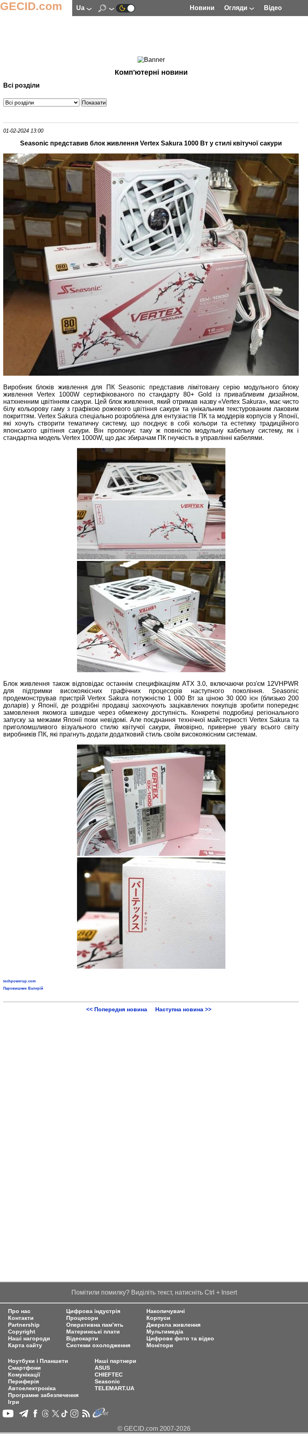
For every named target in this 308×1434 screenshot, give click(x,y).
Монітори (159, 1345)
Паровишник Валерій (23, 988)
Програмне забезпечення (43, 1395)
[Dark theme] (125, 7)
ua (81, 7)
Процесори (82, 1318)
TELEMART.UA (114, 1388)
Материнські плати (93, 1332)
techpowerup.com (19, 981)
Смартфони (24, 1368)
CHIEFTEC (109, 1375)
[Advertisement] (151, 36)
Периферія (23, 1382)
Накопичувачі (165, 1311)
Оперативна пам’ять (95, 1325)
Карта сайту (25, 1345)
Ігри (13, 1402)
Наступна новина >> (183, 1009)
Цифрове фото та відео (180, 1339)
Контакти (21, 1318)
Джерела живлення (173, 1325)
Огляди (236, 7)
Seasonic (107, 1382)
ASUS (102, 1368)
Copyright (21, 1332)
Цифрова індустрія (93, 1311)
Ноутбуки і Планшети (38, 1361)
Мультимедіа (164, 1332)
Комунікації (24, 1375)
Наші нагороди (29, 1339)
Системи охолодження (98, 1345)
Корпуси (158, 1318)
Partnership (24, 1325)
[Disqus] (151, 1113)
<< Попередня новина (116, 1009)
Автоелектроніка (32, 1388)
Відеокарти (82, 1339)
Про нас (19, 1311)
